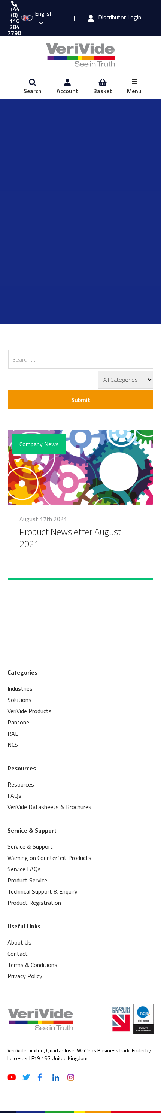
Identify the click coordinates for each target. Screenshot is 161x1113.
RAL (12, 733)
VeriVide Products (29, 710)
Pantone (18, 722)
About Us (19, 942)
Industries (20, 688)
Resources (20, 784)
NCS (12, 744)
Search (33, 90)
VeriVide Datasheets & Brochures (49, 806)
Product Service (27, 880)
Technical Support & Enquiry (42, 891)
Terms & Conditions (32, 964)
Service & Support (30, 846)
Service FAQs (24, 868)
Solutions (19, 699)
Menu (134, 90)
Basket (102, 90)
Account (67, 90)
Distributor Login (119, 18)
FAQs (14, 795)
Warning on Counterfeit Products (49, 857)
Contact (17, 953)
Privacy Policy (24, 975)
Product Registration (34, 902)
